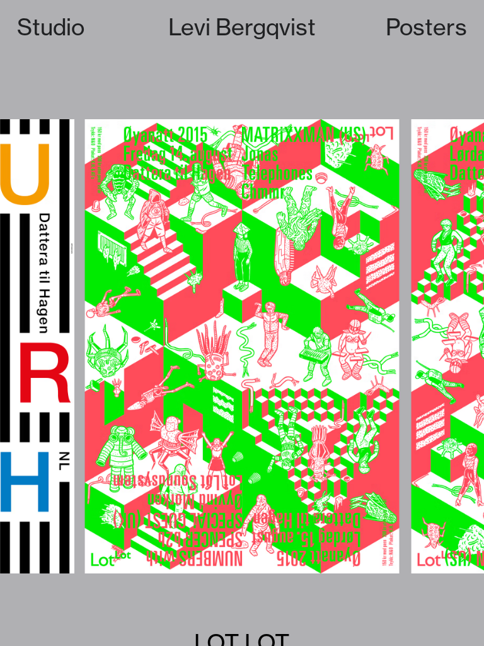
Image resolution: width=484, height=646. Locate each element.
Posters (426, 27)
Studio (50, 27)
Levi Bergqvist (241, 27)
